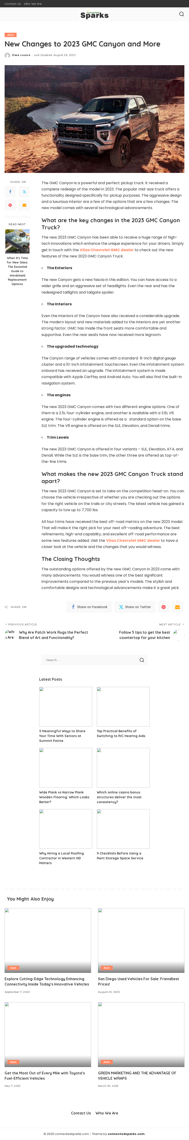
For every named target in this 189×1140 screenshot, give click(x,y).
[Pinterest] (10, 205)
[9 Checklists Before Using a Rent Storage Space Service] (123, 829)
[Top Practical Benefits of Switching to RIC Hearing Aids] (123, 707)
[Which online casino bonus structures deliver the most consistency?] (123, 768)
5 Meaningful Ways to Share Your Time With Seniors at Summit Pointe (62, 736)
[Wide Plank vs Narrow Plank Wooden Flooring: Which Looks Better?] (65, 768)
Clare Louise (21, 55)
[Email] (24, 205)
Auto (10, 34)
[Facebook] (10, 191)
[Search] (181, 14)
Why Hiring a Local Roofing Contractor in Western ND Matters (61, 858)
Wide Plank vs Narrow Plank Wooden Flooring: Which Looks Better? (64, 797)
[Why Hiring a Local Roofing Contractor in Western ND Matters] (65, 829)
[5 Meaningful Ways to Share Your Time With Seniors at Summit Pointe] (65, 707)
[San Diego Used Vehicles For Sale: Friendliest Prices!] (141, 940)
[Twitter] (24, 191)
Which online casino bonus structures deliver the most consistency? (119, 797)
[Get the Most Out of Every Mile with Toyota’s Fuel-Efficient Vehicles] (48, 1034)
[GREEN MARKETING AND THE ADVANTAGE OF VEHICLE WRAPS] (141, 1034)
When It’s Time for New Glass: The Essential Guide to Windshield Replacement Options (17, 271)
